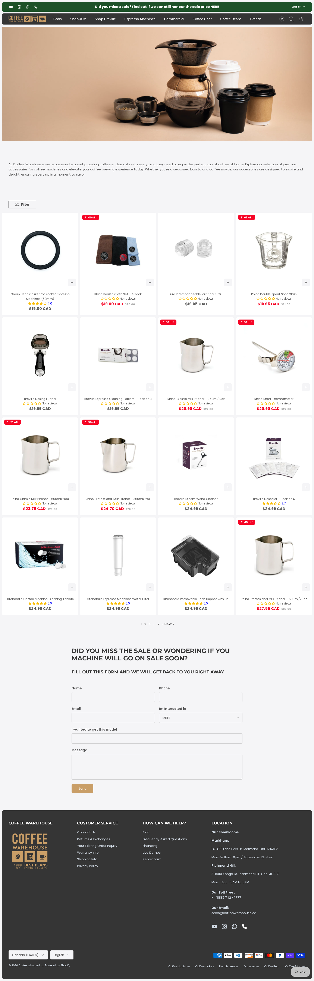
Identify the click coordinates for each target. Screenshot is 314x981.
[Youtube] (11, 7)
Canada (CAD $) (25, 955)
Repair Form (152, 859)
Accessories (251, 966)
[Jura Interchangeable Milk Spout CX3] (196, 250)
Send (82, 788)
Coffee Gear (202, 19)
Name (77, 688)
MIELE (166, 717)
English (296, 7)
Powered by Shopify (57, 965)
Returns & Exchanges (93, 839)
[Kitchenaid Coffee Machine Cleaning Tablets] (40, 555)
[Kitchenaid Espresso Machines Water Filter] (118, 555)
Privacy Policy (87, 866)
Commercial (174, 19)
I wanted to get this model (94, 729)
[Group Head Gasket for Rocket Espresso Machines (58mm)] (40, 250)
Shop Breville (105, 19)
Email (76, 708)
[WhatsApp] (27, 7)
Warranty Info (88, 852)
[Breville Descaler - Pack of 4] (274, 455)
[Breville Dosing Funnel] (40, 355)
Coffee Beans (231, 19)
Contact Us (86, 832)
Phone (164, 688)
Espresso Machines (140, 19)
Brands (255, 19)
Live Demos (152, 852)
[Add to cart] (72, 282)
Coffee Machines (179, 966)
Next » (169, 624)
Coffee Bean (272, 966)
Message (79, 750)
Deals (57, 19)
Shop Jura (78, 19)
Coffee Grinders (295, 966)
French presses (229, 966)
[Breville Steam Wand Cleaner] (196, 455)
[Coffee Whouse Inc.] (27, 19)
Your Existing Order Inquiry (97, 845)
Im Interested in (172, 708)
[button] (37, 303)
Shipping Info (87, 859)
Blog (146, 832)
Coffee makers (204, 966)
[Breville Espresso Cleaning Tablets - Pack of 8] (118, 355)
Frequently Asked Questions (165, 839)
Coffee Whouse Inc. (31, 965)
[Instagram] (19, 7)
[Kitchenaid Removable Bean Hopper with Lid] (196, 555)
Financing (150, 845)
